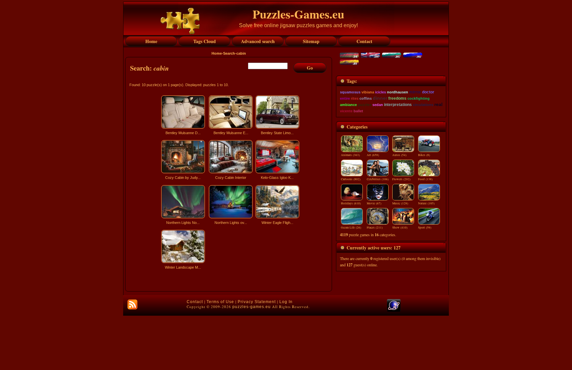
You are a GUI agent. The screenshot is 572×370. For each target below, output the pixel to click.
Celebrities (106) (378, 179)
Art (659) (373, 155)
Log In (286, 301)
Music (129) (400, 203)
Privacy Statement (257, 301)
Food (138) (425, 179)
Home (217, 53)
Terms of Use (220, 301)
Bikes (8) (424, 155)
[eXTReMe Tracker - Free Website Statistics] (394, 310)
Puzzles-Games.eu (298, 14)
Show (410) (399, 228)
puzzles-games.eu (251, 306)
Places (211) (375, 228)
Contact (195, 301)
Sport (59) (424, 228)
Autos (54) (399, 155)
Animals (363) (350, 155)
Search (229, 53)
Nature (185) (426, 203)
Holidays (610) (351, 203)
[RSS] (132, 304)
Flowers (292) (401, 179)
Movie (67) (374, 203)
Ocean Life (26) (351, 228)
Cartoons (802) (350, 179)
